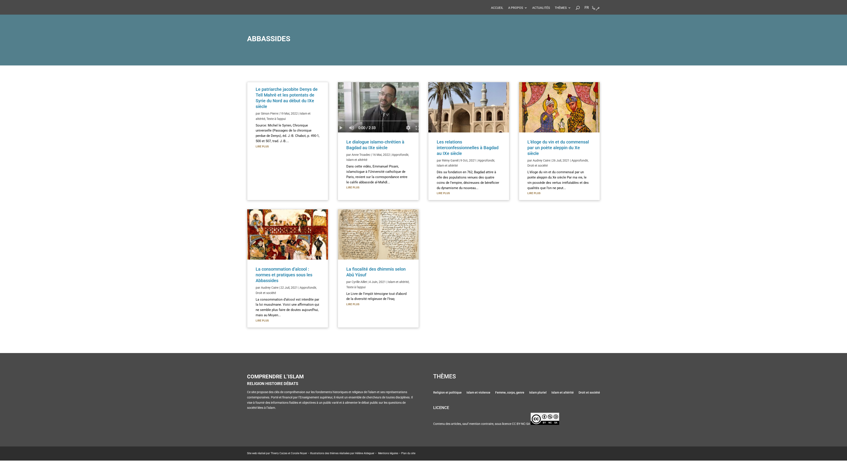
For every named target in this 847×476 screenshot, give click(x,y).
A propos (515, 7)
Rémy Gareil (450, 160)
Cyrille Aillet (359, 282)
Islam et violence (478, 393)
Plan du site (408, 453)
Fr (587, 8)
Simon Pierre (269, 113)
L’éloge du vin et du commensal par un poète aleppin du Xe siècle (558, 147)
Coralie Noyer (299, 453)
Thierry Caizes (279, 453)
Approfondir (308, 287)
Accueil (497, 7)
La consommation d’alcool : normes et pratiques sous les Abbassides (284, 274)
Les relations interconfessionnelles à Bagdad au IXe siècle (467, 147)
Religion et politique (447, 393)
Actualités (541, 7)
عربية (596, 9)
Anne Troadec (361, 154)
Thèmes (561, 7)
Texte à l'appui (276, 119)
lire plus (262, 146)
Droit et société (266, 293)
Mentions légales (388, 453)
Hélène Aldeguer (364, 453)
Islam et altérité (356, 160)
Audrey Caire (269, 287)
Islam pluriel (538, 393)
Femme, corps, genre (509, 393)
